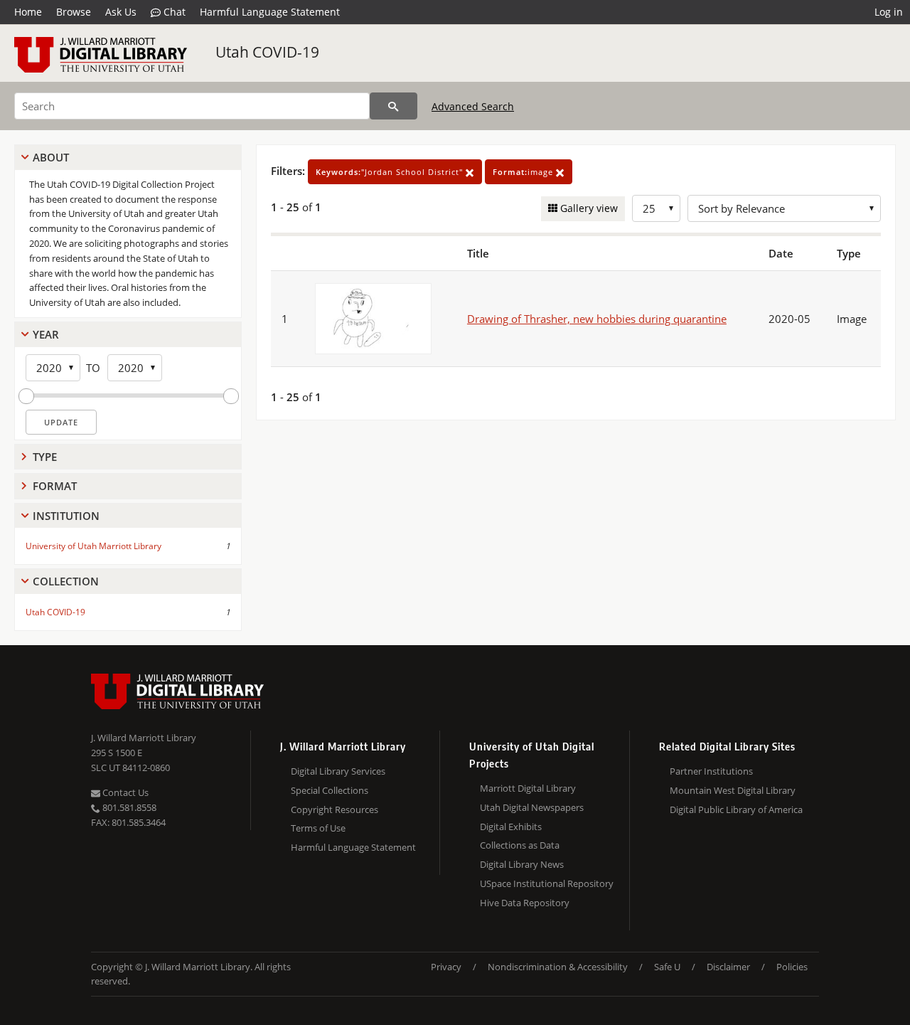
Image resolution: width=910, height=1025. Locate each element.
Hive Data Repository (524, 902)
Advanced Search (473, 106)
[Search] (393, 106)
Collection (66, 581)
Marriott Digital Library (528, 788)
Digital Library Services (338, 771)
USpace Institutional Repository (547, 883)
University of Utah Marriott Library (93, 546)
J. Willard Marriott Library (143, 737)
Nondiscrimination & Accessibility (558, 966)
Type (45, 457)
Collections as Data (520, 845)
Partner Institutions (711, 771)
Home (28, 11)
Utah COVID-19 (267, 52)
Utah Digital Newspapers (532, 807)
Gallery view (587, 208)
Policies (792, 966)
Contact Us (124, 792)
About (51, 157)
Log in (888, 11)
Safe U (667, 966)
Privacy (446, 966)
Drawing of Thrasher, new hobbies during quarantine (597, 319)
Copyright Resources (334, 809)
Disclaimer (728, 966)
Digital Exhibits (511, 826)
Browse (73, 11)
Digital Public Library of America (736, 809)
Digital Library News (522, 864)
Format (55, 486)
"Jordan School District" (391, 171)
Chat (173, 11)
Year (46, 334)
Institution (66, 516)
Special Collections (329, 790)
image (524, 171)
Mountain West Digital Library (733, 790)
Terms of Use (318, 828)
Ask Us (120, 11)
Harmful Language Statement (270, 11)
